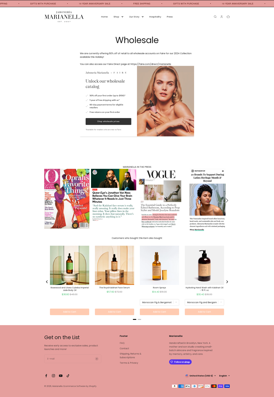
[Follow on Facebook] (46, 376)
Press (170, 16)
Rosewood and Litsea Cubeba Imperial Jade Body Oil (70, 288)
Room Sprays (159, 287)
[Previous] (47, 282)
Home (104, 16)
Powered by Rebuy (137, 323)
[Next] (227, 282)
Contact (124, 348)
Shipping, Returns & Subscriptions (130, 355)
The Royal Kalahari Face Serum (114, 287)
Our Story (134, 16)
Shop (116, 16)
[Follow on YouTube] (61, 376)
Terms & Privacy (129, 362)
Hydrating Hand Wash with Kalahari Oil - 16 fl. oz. (204, 288)
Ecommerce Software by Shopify (80, 386)
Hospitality (155, 16)
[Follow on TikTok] (68, 376)
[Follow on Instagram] (53, 376)
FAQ (122, 343)
